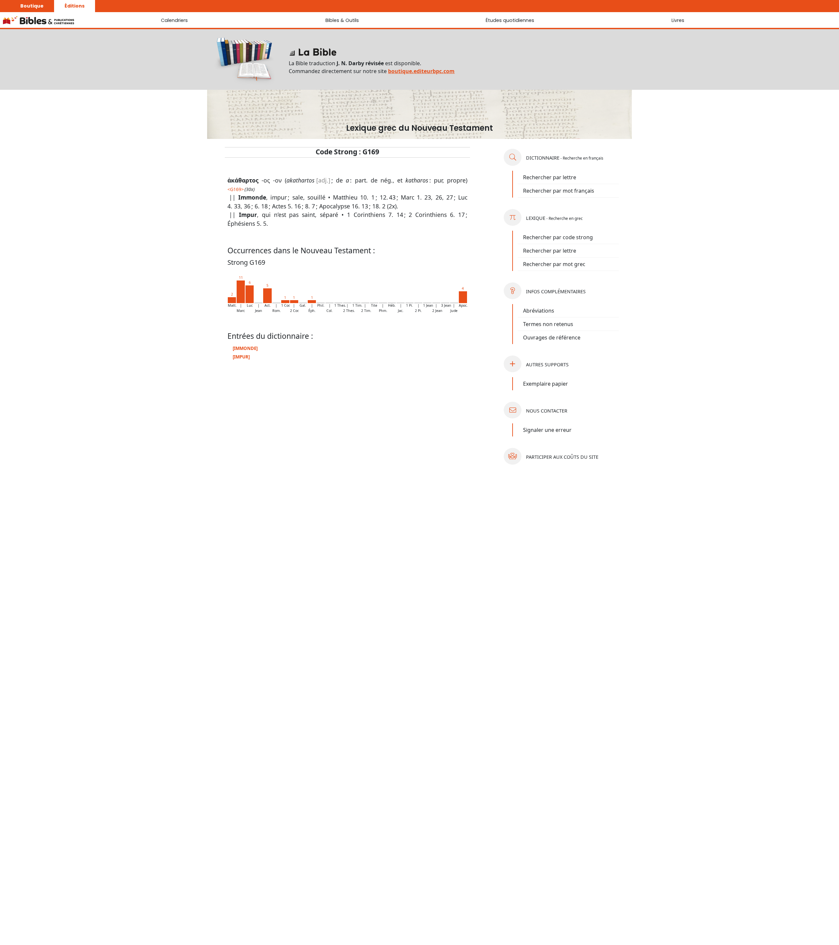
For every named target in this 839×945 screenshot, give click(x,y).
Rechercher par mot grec (554, 264)
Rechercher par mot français (558, 190)
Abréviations (538, 310)
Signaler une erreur (547, 430)
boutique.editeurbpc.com (421, 71)
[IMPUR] (241, 357)
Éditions (75, 6)
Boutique (32, 6)
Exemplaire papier (545, 383)
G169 (235, 189)
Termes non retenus (548, 324)
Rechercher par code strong (558, 237)
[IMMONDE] (245, 348)
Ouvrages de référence (551, 337)
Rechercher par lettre (549, 177)
